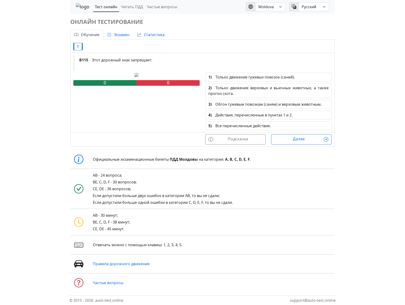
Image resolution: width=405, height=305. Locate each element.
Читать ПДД (132, 6)
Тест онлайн (106, 6)
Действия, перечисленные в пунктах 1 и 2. (250, 115)
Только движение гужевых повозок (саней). (251, 77)
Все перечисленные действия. (239, 125)
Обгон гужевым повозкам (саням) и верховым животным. (265, 104)
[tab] (86, 35)
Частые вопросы (162, 6)
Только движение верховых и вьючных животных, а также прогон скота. (268, 90)
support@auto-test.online (313, 300)
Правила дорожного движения (121, 263)
